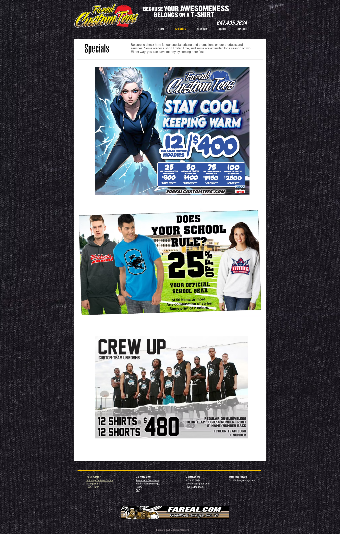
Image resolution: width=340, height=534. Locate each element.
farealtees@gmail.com (198, 483)
